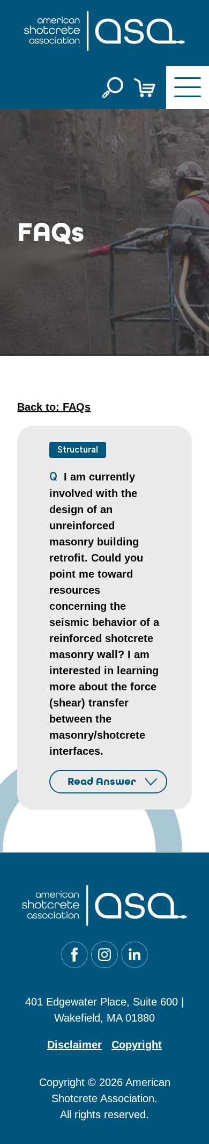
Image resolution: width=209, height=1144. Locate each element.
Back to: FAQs (54, 407)
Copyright (136, 1045)
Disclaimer (74, 1045)
